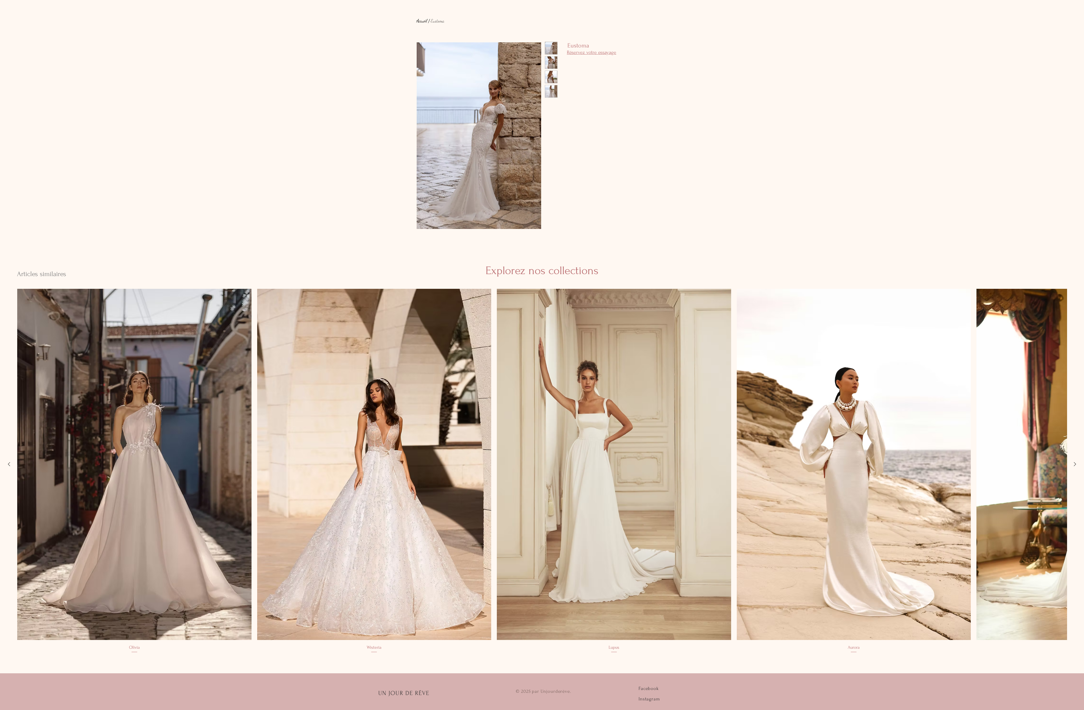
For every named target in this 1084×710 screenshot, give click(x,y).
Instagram (649, 699)
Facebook (649, 688)
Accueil (421, 20)
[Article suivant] (1075, 464)
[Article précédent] (9, 464)
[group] (542, 471)
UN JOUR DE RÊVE (404, 693)
